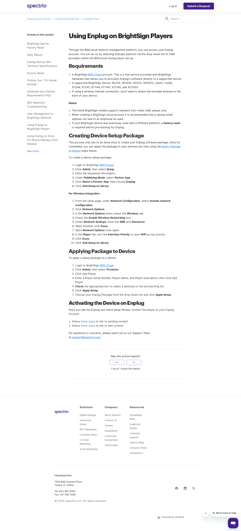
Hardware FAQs (91, 19)
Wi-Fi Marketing (88, 429)
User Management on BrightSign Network (40, 115)
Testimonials (111, 445)
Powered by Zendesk (173, 517)
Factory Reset (35, 73)
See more (33, 151)
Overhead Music (88, 434)
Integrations (136, 453)
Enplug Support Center (39, 19)
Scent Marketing (88, 449)
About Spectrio (113, 415)
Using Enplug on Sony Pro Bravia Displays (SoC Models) (42, 139)
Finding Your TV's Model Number (42, 82)
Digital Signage (88, 415)
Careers (109, 425)
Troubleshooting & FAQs (67, 19)
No (134, 362)
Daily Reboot (35, 54)
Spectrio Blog (137, 442)
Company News (138, 447)
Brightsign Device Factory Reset (38, 45)
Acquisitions (111, 430)
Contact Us (111, 420)
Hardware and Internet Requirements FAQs (41, 93)
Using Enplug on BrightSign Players (38, 126)
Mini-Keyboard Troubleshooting (37, 104)
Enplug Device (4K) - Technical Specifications (42, 63)
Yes (116, 362)
